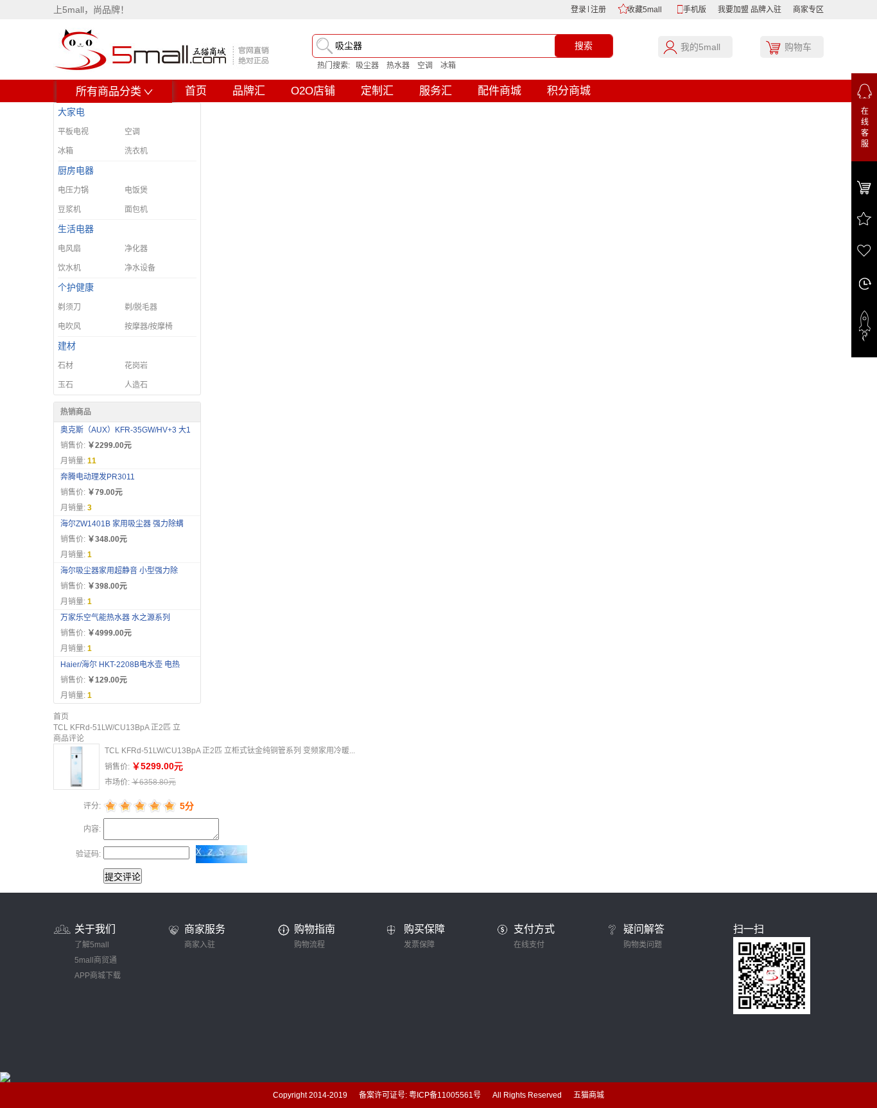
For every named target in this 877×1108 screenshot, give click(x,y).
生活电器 (76, 229)
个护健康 (76, 287)
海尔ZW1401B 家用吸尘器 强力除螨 (122, 523)
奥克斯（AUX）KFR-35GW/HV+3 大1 (125, 429)
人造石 (136, 384)
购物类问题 (642, 944)
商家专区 (808, 9)
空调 (425, 65)
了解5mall (91, 944)
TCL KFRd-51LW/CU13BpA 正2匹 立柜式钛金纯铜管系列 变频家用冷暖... (230, 750)
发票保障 (419, 944)
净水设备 (140, 268)
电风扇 (69, 248)
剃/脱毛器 (141, 307)
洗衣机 (136, 151)
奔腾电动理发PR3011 (97, 476)
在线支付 (529, 944)
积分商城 (569, 91)
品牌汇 (248, 91)
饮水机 (69, 268)
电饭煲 (136, 190)
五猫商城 (588, 1095)
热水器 (398, 65)
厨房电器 (76, 170)
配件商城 (499, 91)
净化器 (136, 248)
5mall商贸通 (95, 960)
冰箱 (448, 65)
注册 (598, 9)
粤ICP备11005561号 (445, 1095)
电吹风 (69, 326)
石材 (65, 365)
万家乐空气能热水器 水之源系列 (115, 617)
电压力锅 (73, 190)
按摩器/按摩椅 (149, 326)
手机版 (694, 9)
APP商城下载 (97, 975)
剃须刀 (69, 307)
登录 (578, 9)
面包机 (136, 209)
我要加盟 (733, 9)
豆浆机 (69, 209)
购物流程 (309, 944)
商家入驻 (199, 944)
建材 (67, 346)
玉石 (65, 384)
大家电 (71, 112)
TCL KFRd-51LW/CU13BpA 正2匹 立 (116, 727)
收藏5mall (644, 9)
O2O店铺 (313, 91)
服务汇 (435, 91)
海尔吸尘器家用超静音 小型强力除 (119, 570)
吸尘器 (367, 65)
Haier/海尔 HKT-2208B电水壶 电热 (120, 664)
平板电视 (73, 131)
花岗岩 (136, 365)
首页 (196, 91)
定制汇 (377, 91)
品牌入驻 (766, 9)
